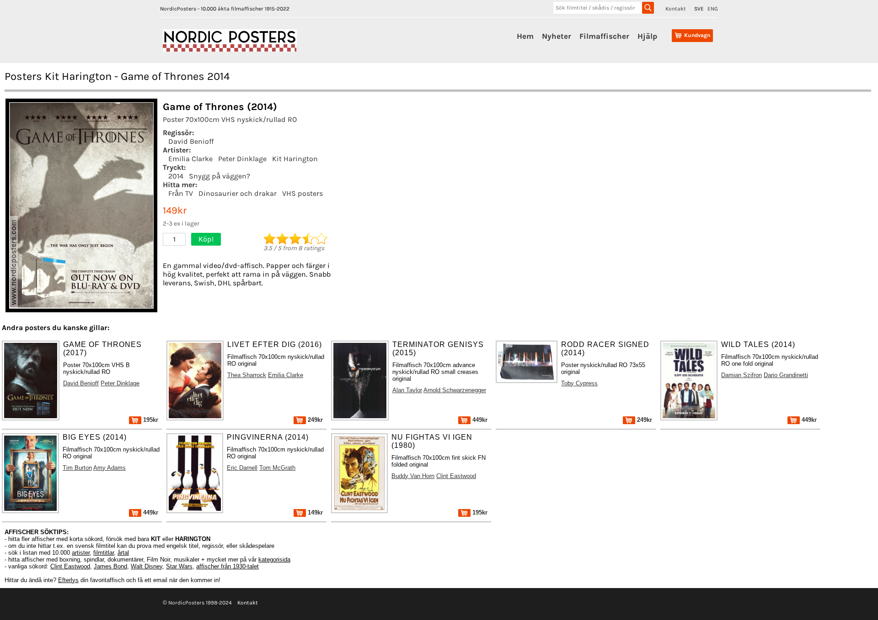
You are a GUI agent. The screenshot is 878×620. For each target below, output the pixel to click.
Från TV (180, 193)
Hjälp (647, 36)
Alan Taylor (407, 390)
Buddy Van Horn (412, 476)
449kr (479, 419)
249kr (314, 419)
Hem (525, 36)
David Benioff (191, 141)
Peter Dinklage (242, 158)
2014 (175, 176)
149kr (314, 512)
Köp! (206, 239)
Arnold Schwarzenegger (454, 390)
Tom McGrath (277, 467)
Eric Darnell (242, 467)
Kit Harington (295, 158)
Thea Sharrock (246, 375)
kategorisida (274, 559)
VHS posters (302, 193)
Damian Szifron (741, 375)
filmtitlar (103, 552)
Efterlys (68, 580)
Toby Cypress (579, 383)
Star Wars (179, 566)
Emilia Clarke (190, 158)
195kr (149, 419)
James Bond (110, 566)
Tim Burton (77, 467)
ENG (712, 8)
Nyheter (556, 36)
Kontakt (675, 8)
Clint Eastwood (456, 476)
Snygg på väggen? (219, 176)
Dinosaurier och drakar (237, 193)
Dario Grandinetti (786, 375)
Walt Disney (146, 566)
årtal (123, 552)
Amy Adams (109, 467)
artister (81, 552)
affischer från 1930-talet (227, 566)
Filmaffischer (604, 36)
